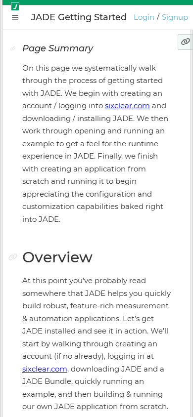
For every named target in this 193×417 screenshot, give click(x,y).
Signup (175, 17)
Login (144, 17)
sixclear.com (127, 105)
